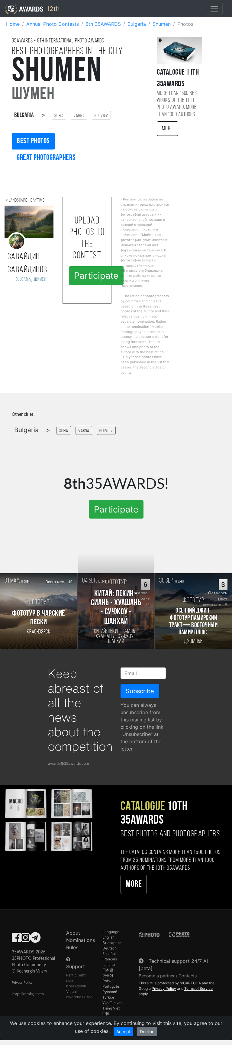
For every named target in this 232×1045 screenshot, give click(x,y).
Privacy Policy (22, 982)
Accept (123, 1031)
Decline (147, 1031)
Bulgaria (24, 115)
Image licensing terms (28, 994)
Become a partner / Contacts (168, 975)
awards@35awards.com (68, 763)
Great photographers (46, 158)
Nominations (80, 940)
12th (52, 8)
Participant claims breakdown (76, 980)
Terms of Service (198, 988)
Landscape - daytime (27, 200)
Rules (72, 947)
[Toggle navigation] (214, 9)
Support (75, 966)
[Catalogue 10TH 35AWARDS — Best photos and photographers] (48, 819)
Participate (96, 275)
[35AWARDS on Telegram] (35, 939)
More (167, 129)
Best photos (33, 141)
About (73, 933)
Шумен (40, 279)
